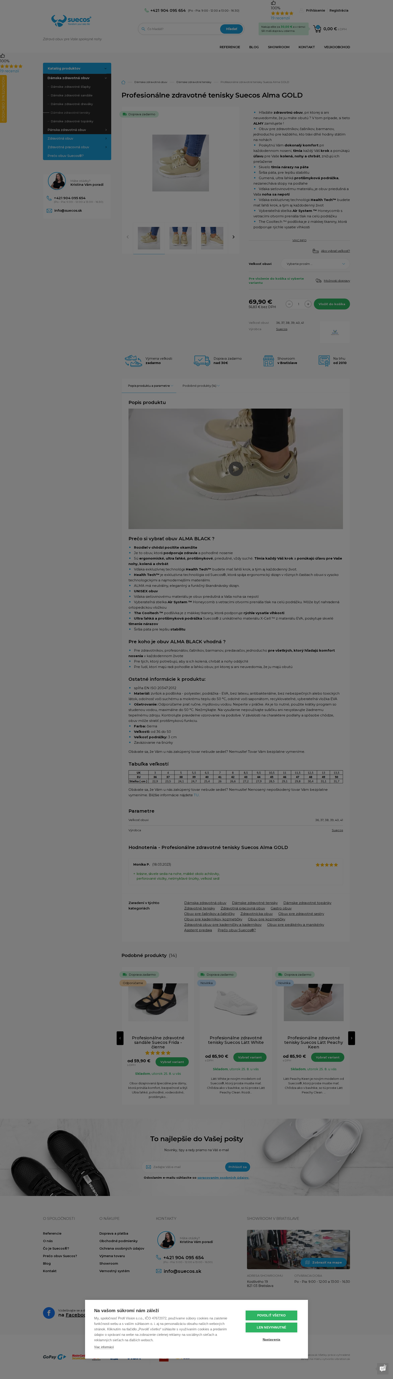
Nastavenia (271, 1339)
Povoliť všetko (271, 1315)
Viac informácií (104, 1347)
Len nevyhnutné (271, 1327)
